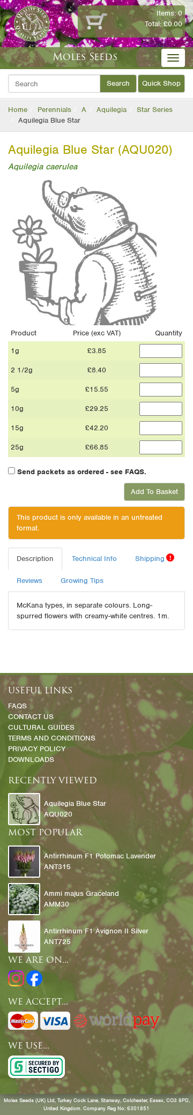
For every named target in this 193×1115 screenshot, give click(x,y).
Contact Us (31, 716)
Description (35, 558)
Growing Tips (82, 580)
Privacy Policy (36, 748)
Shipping (153, 558)
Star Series (155, 109)
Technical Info (94, 558)
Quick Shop (161, 83)
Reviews (29, 580)
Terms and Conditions (51, 738)
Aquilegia (111, 109)
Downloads (31, 759)
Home (17, 109)
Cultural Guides (41, 727)
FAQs (17, 705)
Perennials (54, 109)
